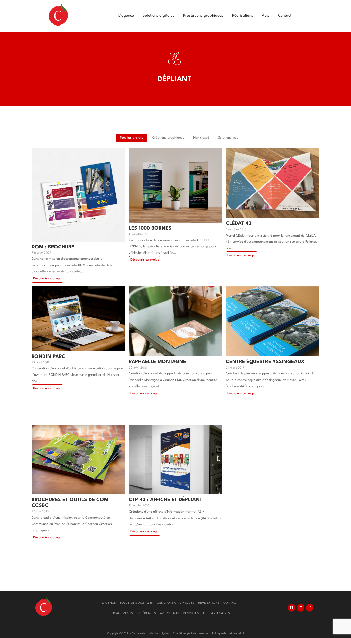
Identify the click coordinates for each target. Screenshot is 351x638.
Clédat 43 (238, 223)
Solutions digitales (158, 16)
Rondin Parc (48, 356)
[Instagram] (309, 608)
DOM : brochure (53, 247)
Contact (284, 16)
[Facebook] (291, 608)
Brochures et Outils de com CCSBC (70, 502)
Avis (265, 16)
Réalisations (242, 16)
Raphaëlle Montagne (157, 361)
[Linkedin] (300, 608)
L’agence (126, 16)
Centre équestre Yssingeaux (265, 361)
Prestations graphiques (203, 16)
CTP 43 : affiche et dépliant (165, 499)
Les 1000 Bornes (150, 228)
